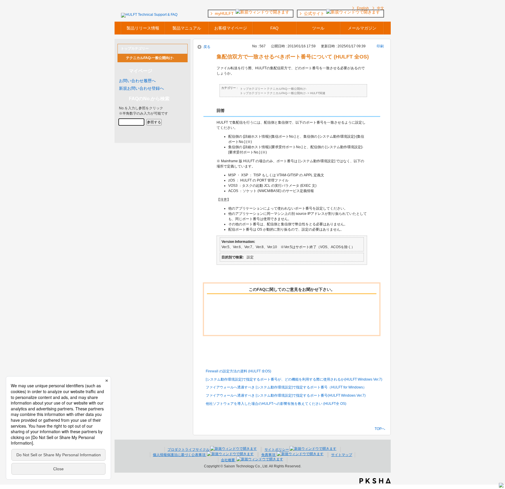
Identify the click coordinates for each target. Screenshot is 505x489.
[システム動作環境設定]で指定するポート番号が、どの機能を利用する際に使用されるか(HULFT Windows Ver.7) (294, 379)
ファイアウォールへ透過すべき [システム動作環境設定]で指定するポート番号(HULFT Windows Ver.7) (286, 395)
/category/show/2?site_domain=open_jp (121, 58)
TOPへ (380, 429)
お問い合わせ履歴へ (137, 80)
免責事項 (268, 455)
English (363, 8)
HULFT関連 (317, 93)
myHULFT (225, 13)
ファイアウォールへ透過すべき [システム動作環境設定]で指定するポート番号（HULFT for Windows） (286, 387)
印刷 (380, 46)
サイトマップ (341, 455)
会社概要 (228, 460)
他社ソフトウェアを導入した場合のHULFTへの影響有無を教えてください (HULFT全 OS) (276, 404)
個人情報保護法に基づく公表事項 (179, 455)
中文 (380, 8)
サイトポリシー (276, 449)
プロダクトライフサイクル (188, 449)
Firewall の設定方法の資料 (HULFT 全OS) (238, 371)
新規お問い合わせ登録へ (141, 88)
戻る (206, 47)
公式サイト (315, 13)
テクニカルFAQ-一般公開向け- (150, 58)
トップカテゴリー (251, 88)
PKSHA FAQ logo (375, 481)
